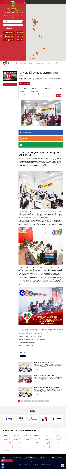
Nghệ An (16, 443)
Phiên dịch (31, 63)
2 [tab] (9, 40)
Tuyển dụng (18, 464)
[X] (17, 63)
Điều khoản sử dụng (36, 464)
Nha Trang (17, 446)
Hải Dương (57, 435)
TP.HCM (26, 446)
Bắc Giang (47, 439)
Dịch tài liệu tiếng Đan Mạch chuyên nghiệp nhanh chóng (24, 67)
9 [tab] (9, 41)
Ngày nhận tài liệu (34, 91)
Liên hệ (24, 464)
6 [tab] (14, 40)
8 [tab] (8, 41)
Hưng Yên (17, 435)
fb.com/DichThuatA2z (17, 457)
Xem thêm (37, 369)
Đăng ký (28, 464)
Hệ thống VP (48, 63)
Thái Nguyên (27, 439)
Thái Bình (37, 439)
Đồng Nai (6, 450)
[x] (25, 2)
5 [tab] (13, 40)
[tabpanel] (9, 36)
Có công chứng (61, 88)
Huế (35, 443)
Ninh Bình (17, 439)
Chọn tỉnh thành (8, 28)
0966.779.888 (28, 459)
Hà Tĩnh (26, 443)
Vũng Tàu (37, 446)
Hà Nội (6, 435)
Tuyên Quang (57, 439)
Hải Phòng (27, 435)
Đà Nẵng (46, 443)
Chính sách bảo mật (45, 464)
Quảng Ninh (37, 435)
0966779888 (34, 459)
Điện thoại (48, 92)
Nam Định (7, 439)
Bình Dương (57, 446)
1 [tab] (8, 40)
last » (47, 401)
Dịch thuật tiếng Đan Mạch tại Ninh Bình (44, 375)
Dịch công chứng (23, 63)
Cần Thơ (46, 446)
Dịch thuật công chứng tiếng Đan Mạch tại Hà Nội (46, 387)
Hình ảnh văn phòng (58, 63)
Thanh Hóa (7, 443)
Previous (1, 36)
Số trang (22, 91)
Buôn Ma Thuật (8, 446)
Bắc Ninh (46, 435)
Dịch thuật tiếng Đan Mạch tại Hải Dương (44, 362)
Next (24, 36)
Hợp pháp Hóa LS (40, 63)
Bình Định (57, 443)
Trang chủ (5, 67)
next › (42, 401)
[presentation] (4, 419)
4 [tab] (12, 40)
